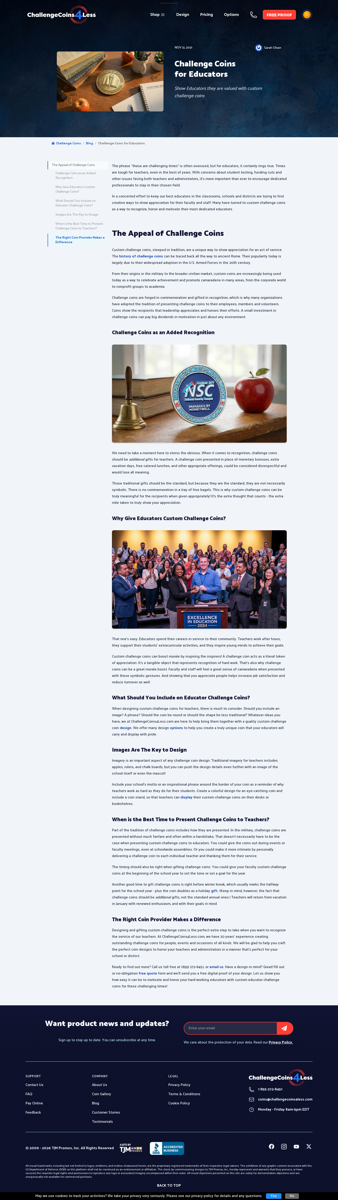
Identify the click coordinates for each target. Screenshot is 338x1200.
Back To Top (169, 1186)
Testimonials (102, 1122)
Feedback (33, 1112)
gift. (215, 891)
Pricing (206, 14)
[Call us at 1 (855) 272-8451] (253, 14)
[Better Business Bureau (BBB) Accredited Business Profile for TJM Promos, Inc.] (167, 1148)
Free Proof (279, 15)
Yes (274, 1196)
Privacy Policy (179, 1085)
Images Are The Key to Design (76, 214)
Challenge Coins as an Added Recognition (75, 176)
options (176, 728)
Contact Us (34, 1085)
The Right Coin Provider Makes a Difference (80, 240)
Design (182, 14)
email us (216, 967)
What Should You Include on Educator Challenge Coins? (75, 203)
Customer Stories (106, 1112)
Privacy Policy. (281, 1042)
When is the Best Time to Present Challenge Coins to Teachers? (79, 226)
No (292, 1196)
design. (126, 728)
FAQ (29, 1094)
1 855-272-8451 (265, 1089)
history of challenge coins (140, 256)
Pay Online (34, 1103)
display (186, 797)
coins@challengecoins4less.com (280, 1099)
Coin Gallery (101, 1094)
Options (231, 14)
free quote (148, 973)
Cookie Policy (179, 1103)
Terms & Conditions (184, 1094)
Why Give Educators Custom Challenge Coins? (75, 189)
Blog (89, 143)
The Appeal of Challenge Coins (73, 165)
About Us (99, 1085)
